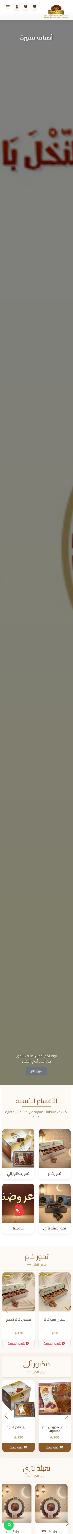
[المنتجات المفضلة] (25, 7)
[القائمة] (7, 7)
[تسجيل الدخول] (16, 7)
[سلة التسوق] (34, 7)
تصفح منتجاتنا (36, 1071)
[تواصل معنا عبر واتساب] (9, 1525)
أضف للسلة (53, 1447)
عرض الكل (39, 1264)
